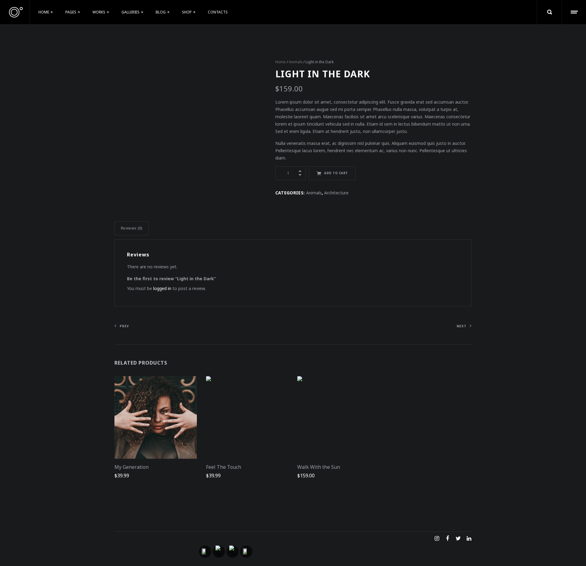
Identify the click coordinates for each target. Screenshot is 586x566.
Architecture (336, 193)
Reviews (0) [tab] (131, 228)
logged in (162, 288)
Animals (295, 61)
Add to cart (336, 173)
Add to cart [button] (160, 419)
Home (280, 61)
